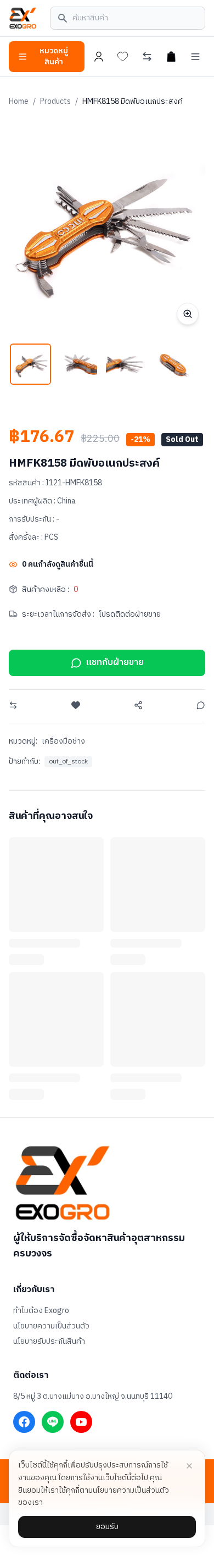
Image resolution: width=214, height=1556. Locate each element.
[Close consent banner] (189, 1465)
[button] (30, 364)
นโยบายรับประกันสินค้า (49, 1341)
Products (55, 101)
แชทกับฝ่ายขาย (115, 662)
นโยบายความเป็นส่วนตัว (51, 1326)
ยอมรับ (107, 1526)
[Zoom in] (188, 314)
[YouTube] (81, 1422)
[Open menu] (195, 57)
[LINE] (53, 1422)
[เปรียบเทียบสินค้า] (147, 57)
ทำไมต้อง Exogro (41, 1310)
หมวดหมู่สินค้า (54, 56)
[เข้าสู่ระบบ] (99, 57)
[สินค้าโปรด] (123, 57)
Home (19, 101)
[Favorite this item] (75, 705)
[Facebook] (24, 1422)
